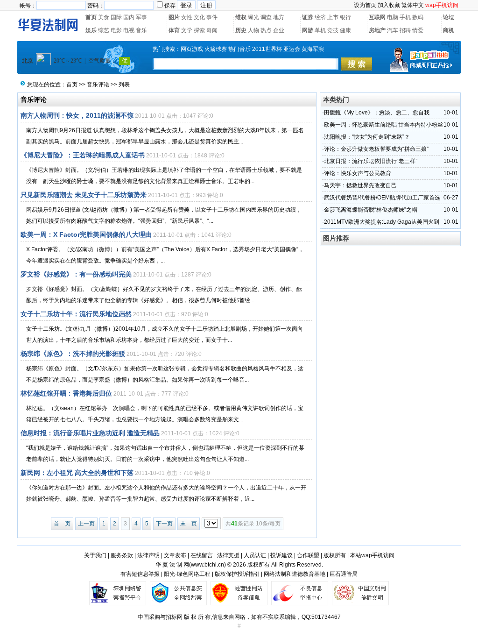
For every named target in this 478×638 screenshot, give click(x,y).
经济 (320, 17)
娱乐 (91, 30)
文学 (186, 30)
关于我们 (95, 555)
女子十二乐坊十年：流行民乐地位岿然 (76, 314)
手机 (405, 17)
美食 (103, 17)
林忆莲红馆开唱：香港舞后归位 (66, 393)
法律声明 (148, 555)
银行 (345, 17)
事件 (212, 17)
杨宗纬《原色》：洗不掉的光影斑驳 (73, 353)
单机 (320, 30)
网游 (307, 30)
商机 (448, 30)
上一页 (86, 523)
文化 (199, 17)
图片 (174, 17)
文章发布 (175, 555)
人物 (253, 30)
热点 (266, 30)
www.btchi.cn (207, 564)
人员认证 (255, 555)
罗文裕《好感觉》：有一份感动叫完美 (76, 274)
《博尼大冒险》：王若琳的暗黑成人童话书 (83, 155)
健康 (345, 30)
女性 (186, 17)
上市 (332, 17)
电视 (128, 30)
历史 (240, 30)
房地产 (377, 30)
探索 (199, 30)
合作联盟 (308, 555)
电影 (116, 30)
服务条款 (122, 555)
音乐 (141, 30)
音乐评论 (98, 84)
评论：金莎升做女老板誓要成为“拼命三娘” (376, 149)
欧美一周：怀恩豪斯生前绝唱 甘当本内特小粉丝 (383, 124)
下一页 (164, 523)
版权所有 (334, 555)
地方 (278, 17)
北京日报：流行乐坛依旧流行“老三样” (370, 161)
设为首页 (365, 5)
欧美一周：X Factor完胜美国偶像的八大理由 (86, 234)
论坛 (448, 17)
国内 (128, 17)
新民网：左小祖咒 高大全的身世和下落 (77, 472)
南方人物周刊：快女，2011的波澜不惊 (77, 115)
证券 (307, 17)
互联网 (377, 17)
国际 (116, 17)
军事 (141, 17)
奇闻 (212, 30)
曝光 (253, 17)
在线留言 (201, 555)
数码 (417, 17)
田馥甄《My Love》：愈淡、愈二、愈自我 (376, 112)
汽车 (392, 30)
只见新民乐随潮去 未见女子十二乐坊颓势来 (84, 194)
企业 (278, 30)
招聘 (405, 30)
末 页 (188, 523)
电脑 (392, 17)
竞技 (332, 30)
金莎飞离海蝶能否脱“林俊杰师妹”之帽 (370, 209)
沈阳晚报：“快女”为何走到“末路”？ (367, 137)
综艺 (103, 30)
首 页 (62, 523)
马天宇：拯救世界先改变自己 (360, 185)
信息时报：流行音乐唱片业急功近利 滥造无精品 (90, 433)
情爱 (417, 30)
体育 (174, 30)
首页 (91, 17)
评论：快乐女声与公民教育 (357, 173)
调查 (266, 17)
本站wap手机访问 (372, 555)
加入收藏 (389, 5)
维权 (240, 17)
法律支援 (228, 555)
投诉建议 (281, 555)
